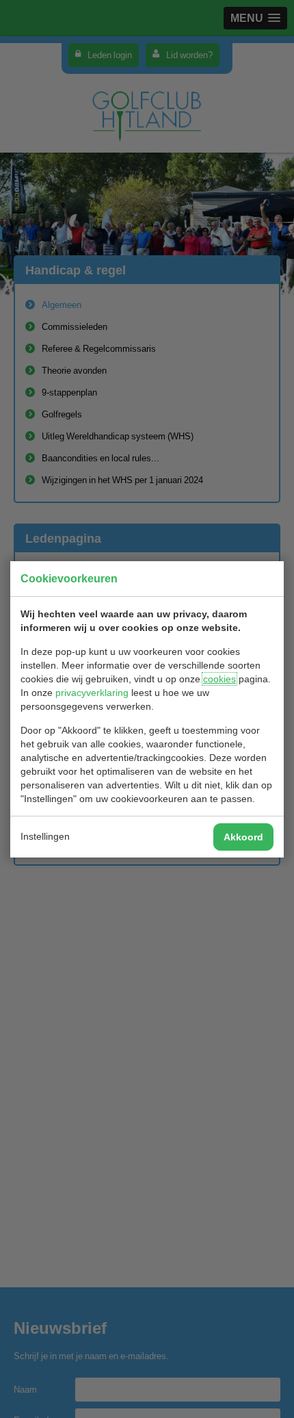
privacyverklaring (92, 692)
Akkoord (243, 837)
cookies (219, 678)
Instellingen (45, 836)
